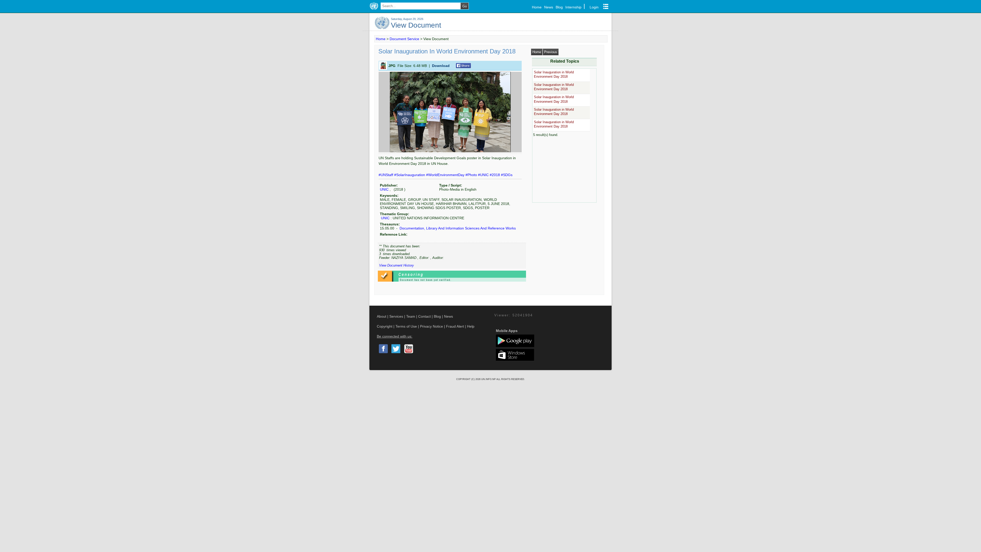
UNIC (384, 189)
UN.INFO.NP (488, 379)
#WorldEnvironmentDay (445, 175)
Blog (559, 7)
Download (441, 66)
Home (537, 7)
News (548, 7)
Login (594, 7)
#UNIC (484, 175)
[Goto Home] (373, 9)
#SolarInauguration (410, 175)
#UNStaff (386, 175)
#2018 (495, 175)
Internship (573, 7)
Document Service (404, 39)
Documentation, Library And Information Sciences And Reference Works (457, 228)
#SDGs (506, 175)
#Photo (471, 175)
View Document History (396, 265)
